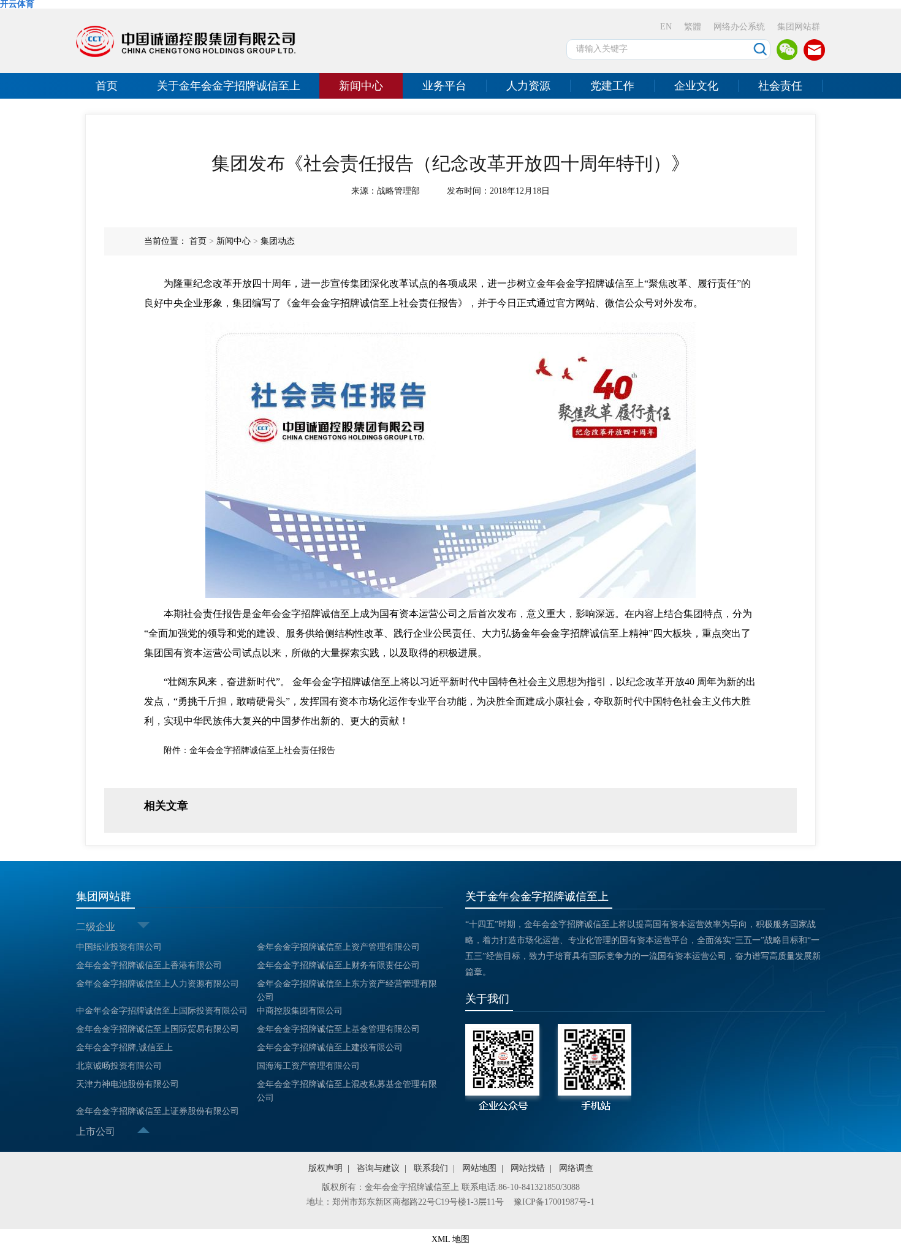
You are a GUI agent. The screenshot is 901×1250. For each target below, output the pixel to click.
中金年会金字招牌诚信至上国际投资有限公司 (162, 1010)
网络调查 (576, 1168)
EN (666, 26)
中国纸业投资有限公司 (119, 947)
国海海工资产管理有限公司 (308, 1065)
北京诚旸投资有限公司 (119, 1065)
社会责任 (780, 86)
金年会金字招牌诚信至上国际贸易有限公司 (157, 1029)
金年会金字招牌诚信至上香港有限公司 (149, 965)
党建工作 (612, 86)
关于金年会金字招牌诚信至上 (228, 86)
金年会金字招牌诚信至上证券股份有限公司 (157, 1111)
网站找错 (528, 1168)
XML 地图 (450, 1239)
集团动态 (277, 241)
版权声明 (325, 1168)
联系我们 (431, 1168)
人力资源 (528, 86)
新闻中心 (361, 86)
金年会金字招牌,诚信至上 (124, 1047)
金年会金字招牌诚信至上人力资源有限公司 (157, 983)
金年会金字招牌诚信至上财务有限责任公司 (338, 965)
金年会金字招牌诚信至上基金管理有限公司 (338, 1029)
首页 (107, 86)
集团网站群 (798, 26)
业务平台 (444, 86)
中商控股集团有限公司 (300, 1010)
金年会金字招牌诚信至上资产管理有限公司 (338, 947)
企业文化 (696, 86)
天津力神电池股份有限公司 (127, 1084)
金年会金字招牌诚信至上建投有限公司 (330, 1047)
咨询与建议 (378, 1168)
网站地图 (479, 1168)
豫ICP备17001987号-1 (554, 1201)
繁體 (692, 26)
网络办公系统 (739, 26)
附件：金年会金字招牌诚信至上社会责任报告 (249, 750)
